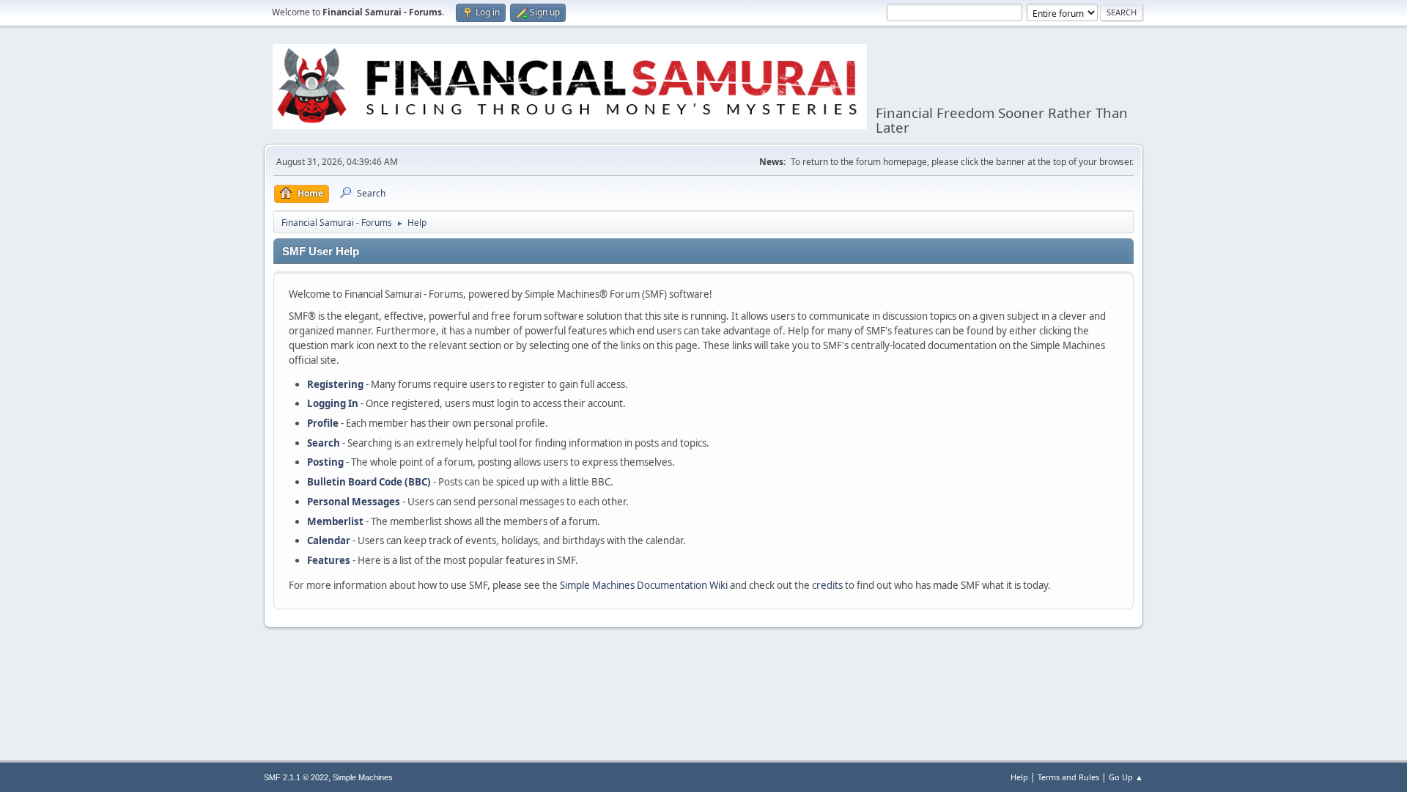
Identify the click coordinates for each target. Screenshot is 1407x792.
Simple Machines (363, 777)
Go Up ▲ (1126, 776)
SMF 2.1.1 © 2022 (296, 777)
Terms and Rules (1068, 776)
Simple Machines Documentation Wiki (644, 585)
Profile (323, 423)
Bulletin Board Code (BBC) (369, 481)
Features (328, 560)
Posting (325, 462)
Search (323, 443)
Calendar (328, 540)
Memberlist (335, 521)
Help (1019, 776)
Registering (335, 384)
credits (827, 585)
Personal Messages (353, 501)
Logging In (332, 403)
